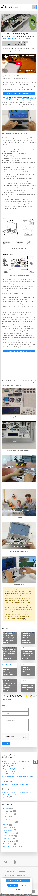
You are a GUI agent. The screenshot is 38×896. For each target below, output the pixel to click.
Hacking (5, 819)
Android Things (8, 811)
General (5, 816)
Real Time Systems (9, 841)
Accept (12, 885)
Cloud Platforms (8, 814)
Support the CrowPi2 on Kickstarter (19, 93)
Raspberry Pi (21, 27)
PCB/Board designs (9, 833)
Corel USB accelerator (21, 76)
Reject (24, 885)
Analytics (6, 808)
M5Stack (6, 824)
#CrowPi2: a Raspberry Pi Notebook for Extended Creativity (19, 34)
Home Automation (9, 822)
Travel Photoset (8, 844)
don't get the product (11, 593)
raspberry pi (18, 42)
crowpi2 (24, 44)
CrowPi (24, 48)
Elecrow (11, 48)
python (25, 42)
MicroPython (7, 827)
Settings (18, 889)
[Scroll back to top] (33, 891)
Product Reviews (12, 27)
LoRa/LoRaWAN (8, 830)
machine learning (8, 42)
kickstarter (16, 44)
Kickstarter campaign (15, 380)
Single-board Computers (11, 846)
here (24, 618)
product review (7, 44)
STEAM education (10, 605)
